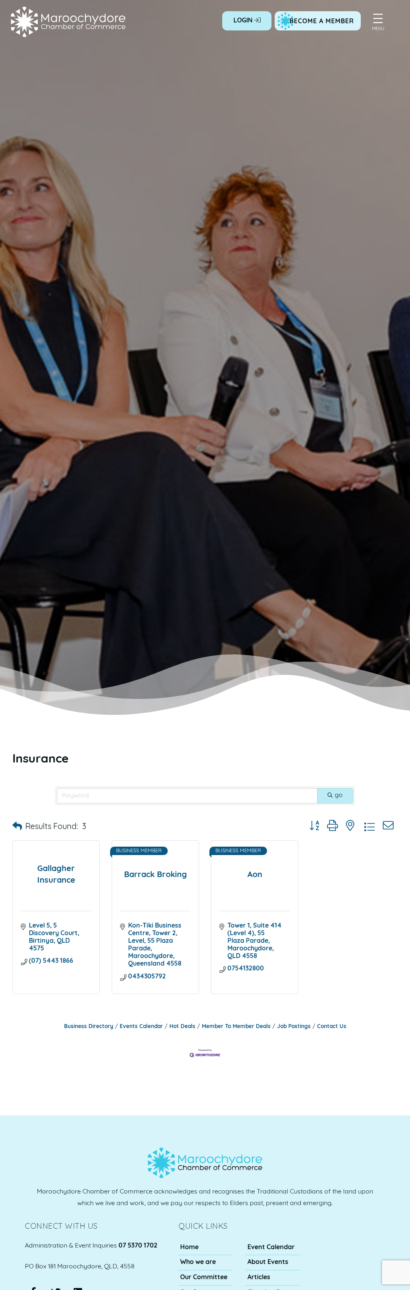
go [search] (339, 795)
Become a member (321, 21)
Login (243, 21)
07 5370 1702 (138, 1246)
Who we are (198, 1262)
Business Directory (88, 1026)
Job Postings (294, 1026)
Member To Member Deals (236, 1026)
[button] (17, 827)
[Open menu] (378, 18)
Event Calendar (271, 1247)
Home (189, 1247)
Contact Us (331, 1026)
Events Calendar (141, 1026)
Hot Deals (182, 1026)
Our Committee (203, 1277)
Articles (258, 1277)
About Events (267, 1262)
